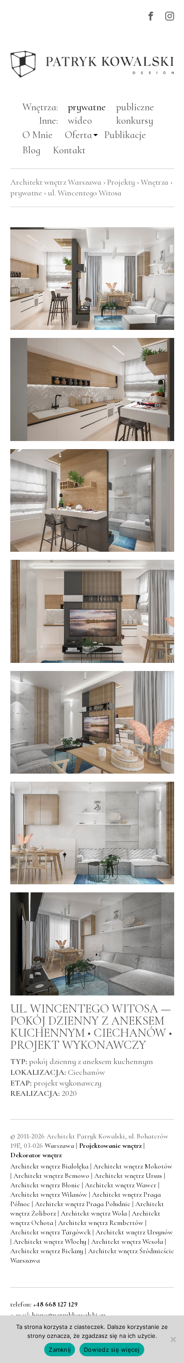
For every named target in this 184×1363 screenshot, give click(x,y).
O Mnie (37, 135)
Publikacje (125, 135)
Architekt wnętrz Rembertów (101, 1222)
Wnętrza (154, 182)
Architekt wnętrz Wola (95, 1213)
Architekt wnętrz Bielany (47, 1250)
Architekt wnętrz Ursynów (134, 1232)
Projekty (121, 182)
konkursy (134, 120)
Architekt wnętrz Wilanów (49, 1194)
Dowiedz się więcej (112, 1349)
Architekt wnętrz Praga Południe (83, 1203)
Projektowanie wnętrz (110, 1145)
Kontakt (69, 150)
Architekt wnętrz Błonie (46, 1185)
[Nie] (172, 1339)
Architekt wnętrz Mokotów (132, 1166)
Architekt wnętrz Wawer (121, 1185)
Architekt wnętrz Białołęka (50, 1166)
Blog (31, 150)
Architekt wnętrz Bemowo (52, 1175)
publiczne (135, 107)
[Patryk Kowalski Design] (92, 64)
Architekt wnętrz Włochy (50, 1241)
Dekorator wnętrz (36, 1155)
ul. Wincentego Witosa (84, 193)
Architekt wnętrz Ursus (129, 1175)
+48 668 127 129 (55, 1304)
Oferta (78, 135)
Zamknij (60, 1349)
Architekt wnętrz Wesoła (128, 1241)
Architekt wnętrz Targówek (51, 1232)
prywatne (87, 107)
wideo (80, 120)
